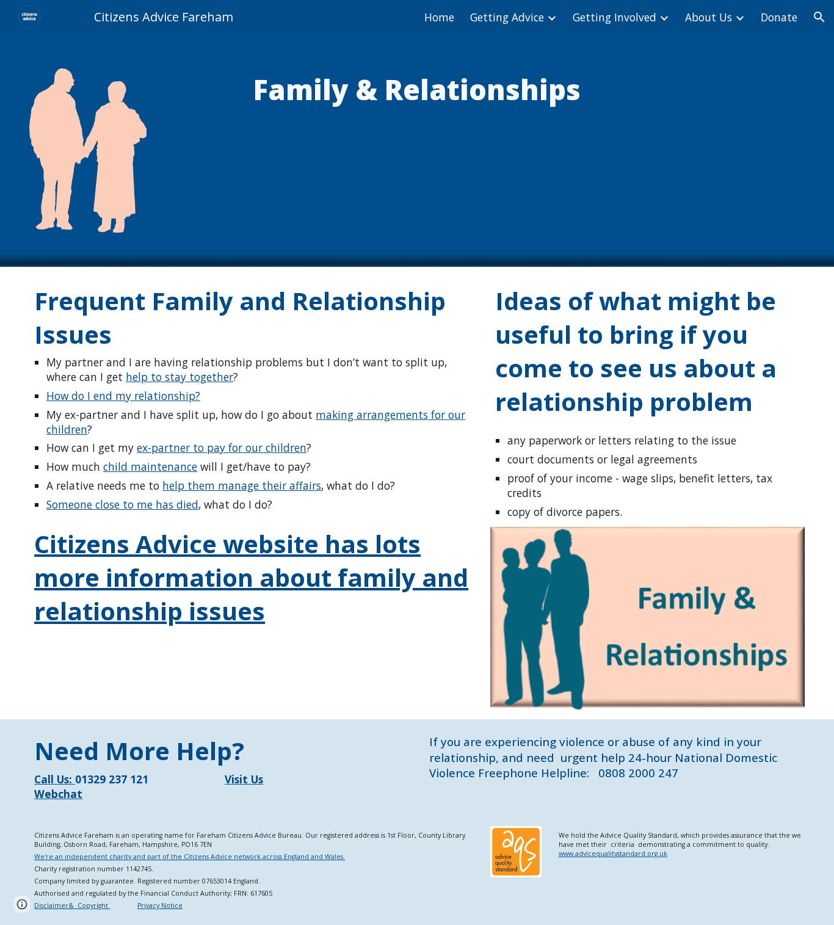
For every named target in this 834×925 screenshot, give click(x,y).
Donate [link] (779, 17)
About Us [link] (708, 17)
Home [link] (439, 17)
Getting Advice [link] (507, 17)
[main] (417, 89)
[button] (819, 17)
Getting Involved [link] (614, 17)
